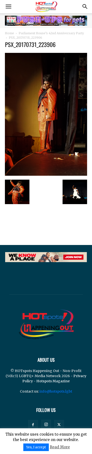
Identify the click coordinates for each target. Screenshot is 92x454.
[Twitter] (59, 425)
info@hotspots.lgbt (55, 391)
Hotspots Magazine (53, 381)
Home (9, 33)
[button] (8, 6)
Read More (60, 447)
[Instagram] (46, 425)
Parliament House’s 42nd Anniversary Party (51, 33)
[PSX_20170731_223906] (46, 174)
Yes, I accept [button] (36, 447)
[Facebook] (33, 425)
